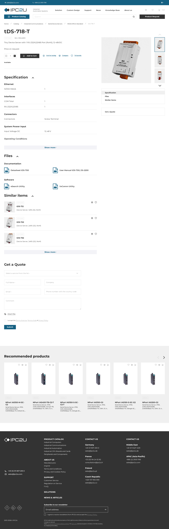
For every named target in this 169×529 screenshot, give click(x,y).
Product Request (152, 17)
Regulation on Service (53, 483)
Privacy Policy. (92, 514)
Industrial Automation (53, 448)
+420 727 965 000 (92, 480)
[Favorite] (96, 202)
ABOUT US (49, 460)
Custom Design (73, 10)
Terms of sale (32, 320)
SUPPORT (49, 477)
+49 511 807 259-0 (92, 448)
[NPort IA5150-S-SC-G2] (125, 380)
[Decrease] (6, 56)
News (98, 10)
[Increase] (15, 56)
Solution (58, 10)
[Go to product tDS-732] (9, 238)
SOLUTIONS (49, 492)
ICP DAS (8, 38)
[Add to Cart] (25, 365)
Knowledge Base (112, 10)
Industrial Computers (52, 442)
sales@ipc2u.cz (91, 483)
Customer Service (51, 480)
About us (128, 10)
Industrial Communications (55, 445)
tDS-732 (20, 238)
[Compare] (92, 202)
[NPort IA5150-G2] (98, 380)
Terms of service (21, 320)
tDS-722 (20, 222)
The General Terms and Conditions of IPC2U (58, 523)
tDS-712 (20, 206)
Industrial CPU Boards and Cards (57, 451)
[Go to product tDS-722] (9, 222)
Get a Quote (110, 112)
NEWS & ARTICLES (53, 498)
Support (87, 10)
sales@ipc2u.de (91, 451)
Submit (10, 327)
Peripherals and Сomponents (55, 454)
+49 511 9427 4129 (133, 448)
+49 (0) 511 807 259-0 (16, 471)
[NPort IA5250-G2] (152, 380)
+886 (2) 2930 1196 (133, 459)
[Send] (105, 509)
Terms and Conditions (53, 469)
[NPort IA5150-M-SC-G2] (16, 380)
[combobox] (42, 273)
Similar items (110, 100)
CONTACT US (91, 439)
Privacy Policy (43, 320)
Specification (110, 93)
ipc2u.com (74, 523)
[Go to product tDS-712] (9, 206)
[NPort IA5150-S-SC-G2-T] (70, 380)
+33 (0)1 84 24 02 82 (93, 459)
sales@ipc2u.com (133, 462)
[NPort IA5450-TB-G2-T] (43, 380)
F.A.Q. (46, 486)
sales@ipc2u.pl (91, 471)
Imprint (47, 466)
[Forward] (159, 85)
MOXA (8, 398)
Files (107, 96)
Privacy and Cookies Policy (55, 472)
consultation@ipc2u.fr (94, 462)
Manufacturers (50, 463)
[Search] (134, 16)
